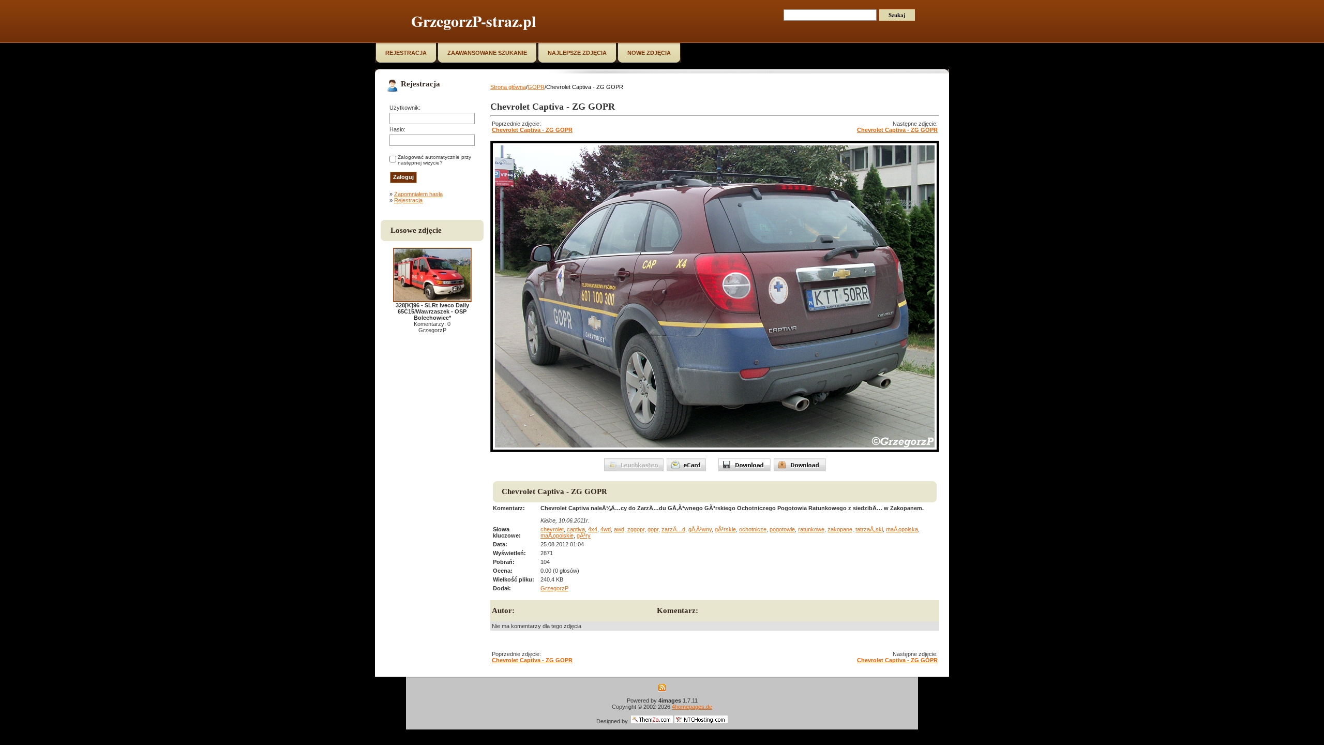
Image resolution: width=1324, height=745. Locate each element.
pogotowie (782, 529)
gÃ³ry (584, 535)
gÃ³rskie (725, 529)
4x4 (592, 529)
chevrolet (552, 529)
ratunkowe (811, 529)
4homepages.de (692, 707)
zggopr (635, 529)
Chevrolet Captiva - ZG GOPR (532, 130)
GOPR (536, 87)
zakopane (840, 529)
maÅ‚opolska (902, 529)
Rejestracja (408, 200)
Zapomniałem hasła (418, 194)
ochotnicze (752, 529)
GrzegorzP (554, 588)
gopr (653, 529)
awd (619, 529)
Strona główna (508, 87)
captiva (576, 529)
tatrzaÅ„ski (869, 529)
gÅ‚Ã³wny (700, 529)
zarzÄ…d (673, 529)
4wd (605, 529)
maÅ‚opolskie (557, 535)
